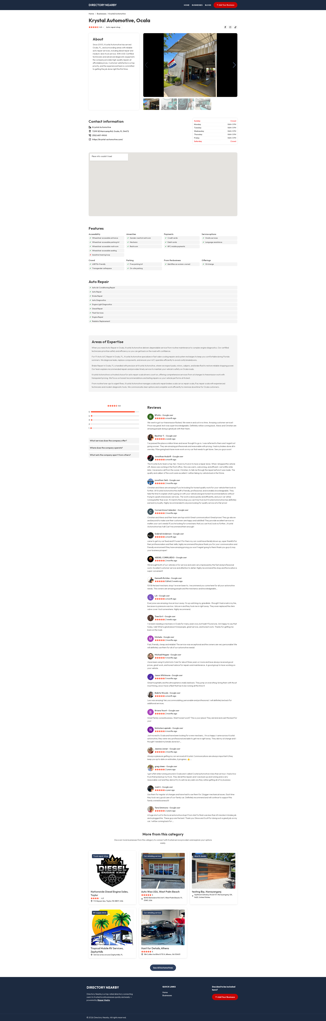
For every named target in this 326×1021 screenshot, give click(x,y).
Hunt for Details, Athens (155, 948)
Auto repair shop (113, 27)
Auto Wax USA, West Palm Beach (160, 891)
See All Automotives (163, 967)
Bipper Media (104, 1000)
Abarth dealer (200, 856)
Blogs (208, 5)
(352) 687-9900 (99, 135)
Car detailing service (152, 856)
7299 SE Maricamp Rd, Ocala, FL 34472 (110, 131)
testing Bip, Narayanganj (206, 891)
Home (186, 5)
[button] (234, 65)
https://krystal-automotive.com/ (107, 139)
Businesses (197, 5)
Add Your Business (226, 5)
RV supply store (99, 913)
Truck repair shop (100, 856)
